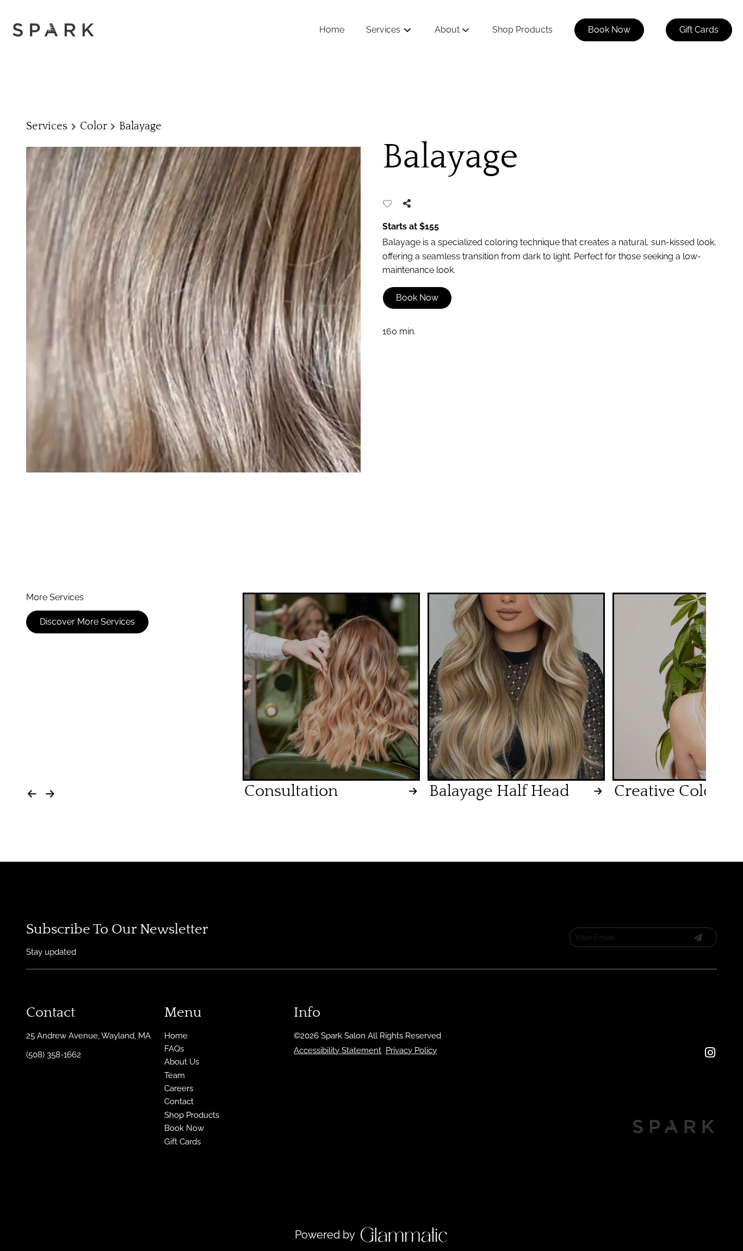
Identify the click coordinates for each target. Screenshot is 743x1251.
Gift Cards (699, 29)
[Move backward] (34, 791)
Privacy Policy (411, 1050)
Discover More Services (87, 622)
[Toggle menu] (408, 30)
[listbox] (452, 30)
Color (93, 126)
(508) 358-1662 (53, 1055)
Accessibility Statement (337, 1050)
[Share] (410, 203)
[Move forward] (52, 791)
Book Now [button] (417, 297)
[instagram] (710, 1052)
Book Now (609, 29)
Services (46, 126)
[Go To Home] (53, 30)
